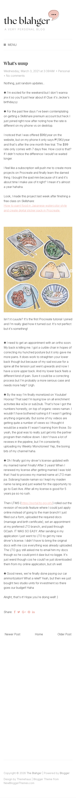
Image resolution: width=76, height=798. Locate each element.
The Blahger (34, 773)
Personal (64, 71)
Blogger (65, 773)
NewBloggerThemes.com (19, 783)
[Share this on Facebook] (14, 612)
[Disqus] (38, 694)
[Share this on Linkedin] (33, 612)
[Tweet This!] (18, 612)
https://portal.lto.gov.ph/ (37, 503)
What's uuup (16, 63)
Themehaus (24, 779)
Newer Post (12, 634)
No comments (15, 75)
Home (39, 634)
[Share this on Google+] (24, 612)
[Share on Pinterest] (29, 612)
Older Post (64, 634)
